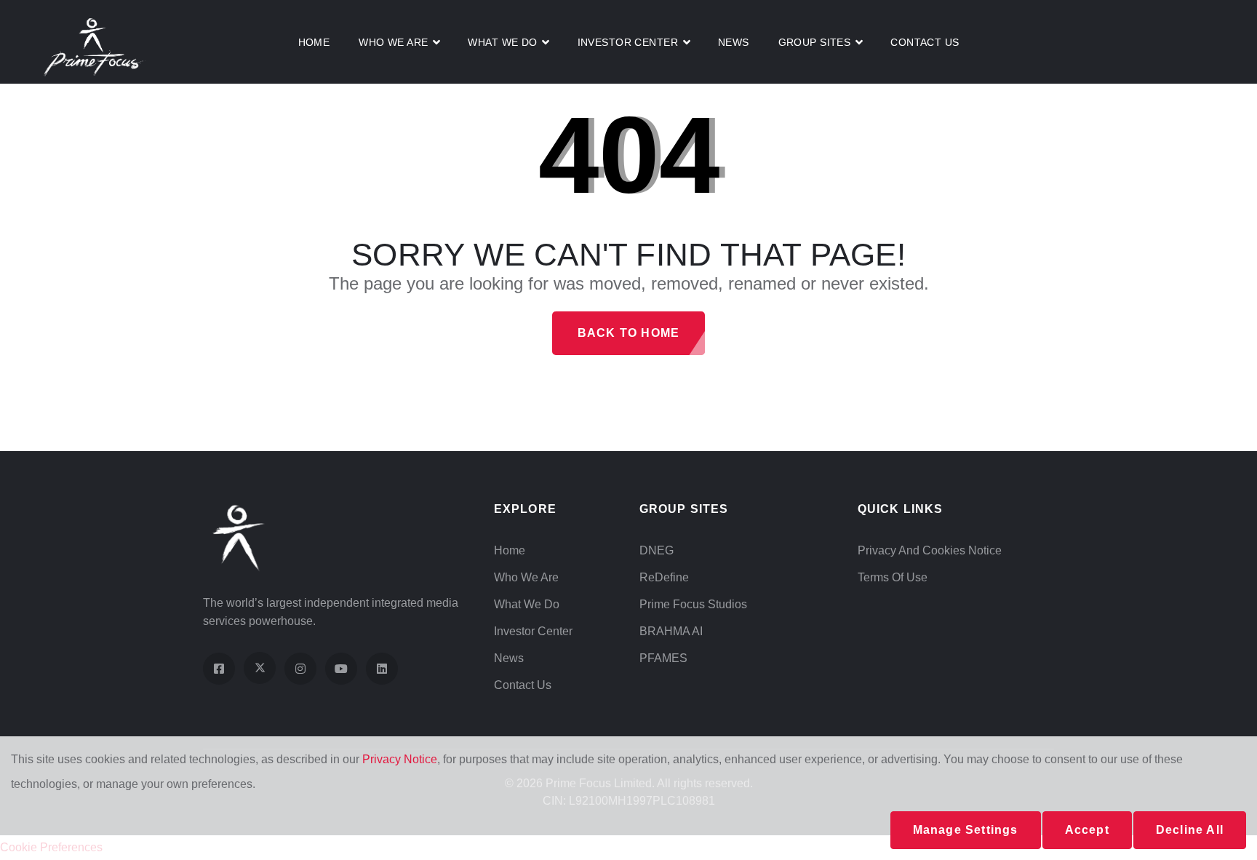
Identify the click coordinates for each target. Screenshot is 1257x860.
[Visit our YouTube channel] (341, 669)
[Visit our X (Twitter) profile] (260, 668)
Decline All (1190, 830)
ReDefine (664, 577)
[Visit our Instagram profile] (300, 669)
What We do (502, 42)
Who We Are (393, 42)
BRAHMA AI (671, 631)
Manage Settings (965, 830)
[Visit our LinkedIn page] (382, 669)
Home (314, 42)
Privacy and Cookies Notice (930, 550)
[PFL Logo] (94, 46)
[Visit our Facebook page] (219, 669)
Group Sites (814, 42)
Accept (1087, 830)
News (733, 42)
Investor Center (533, 631)
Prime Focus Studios (693, 604)
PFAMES (663, 658)
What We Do (526, 604)
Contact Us (924, 42)
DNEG (656, 550)
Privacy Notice (399, 759)
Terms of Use (892, 577)
